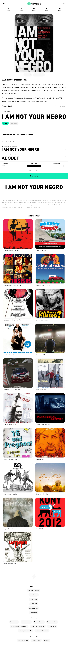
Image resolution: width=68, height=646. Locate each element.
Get (6, 123)
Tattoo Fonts (52, 626)
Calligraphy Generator (25, 631)
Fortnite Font (33, 595)
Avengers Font (33, 608)
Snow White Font (52, 622)
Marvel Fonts (14, 622)
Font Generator (38, 75)
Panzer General (38, 622)
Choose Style (6, 155)
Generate (14, 123)
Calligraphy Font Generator (19, 626)
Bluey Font (33, 612)
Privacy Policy (36, 640)
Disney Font (33, 599)
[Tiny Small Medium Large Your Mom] (11, 165)
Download (28, 75)
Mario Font (33, 603)
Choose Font (5, 146)
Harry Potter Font (33, 590)
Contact (46, 640)
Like (63, 106)
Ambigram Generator (42, 631)
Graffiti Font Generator (38, 626)
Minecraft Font (26, 622)
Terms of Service (23, 640)
